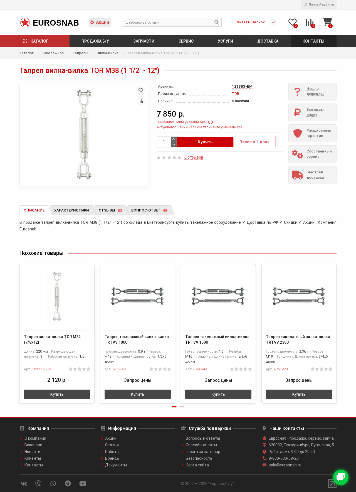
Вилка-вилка (107, 53)
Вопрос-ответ (148, 210)
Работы (112, 451)
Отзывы (110, 210)
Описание (34, 210)
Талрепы (80, 53)
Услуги (225, 41)
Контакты (313, 41)
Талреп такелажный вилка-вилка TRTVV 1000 (137, 339)
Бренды (112, 458)
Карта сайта (197, 465)
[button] (174, 406)
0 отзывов (193, 157)
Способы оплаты (201, 445)
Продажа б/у (95, 41)
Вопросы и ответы (203, 438)
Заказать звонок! (251, 22)
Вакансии (33, 445)
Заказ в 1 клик (254, 141)
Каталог (39, 41)
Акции (102, 22)
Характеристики (71, 210)
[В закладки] (140, 90)
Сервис (186, 41)
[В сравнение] (140, 101)
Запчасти (143, 41)
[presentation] (20, 330)
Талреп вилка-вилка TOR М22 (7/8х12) (52, 339)
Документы (116, 465)
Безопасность (199, 458)
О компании (35, 438)
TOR (235, 94)
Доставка (267, 41)
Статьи (112, 445)
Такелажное (53, 53)
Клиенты (32, 458)
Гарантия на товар (203, 451)
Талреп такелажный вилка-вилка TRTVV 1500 (217, 339)
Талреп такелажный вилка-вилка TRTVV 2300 (298, 339)
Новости (32, 451)
